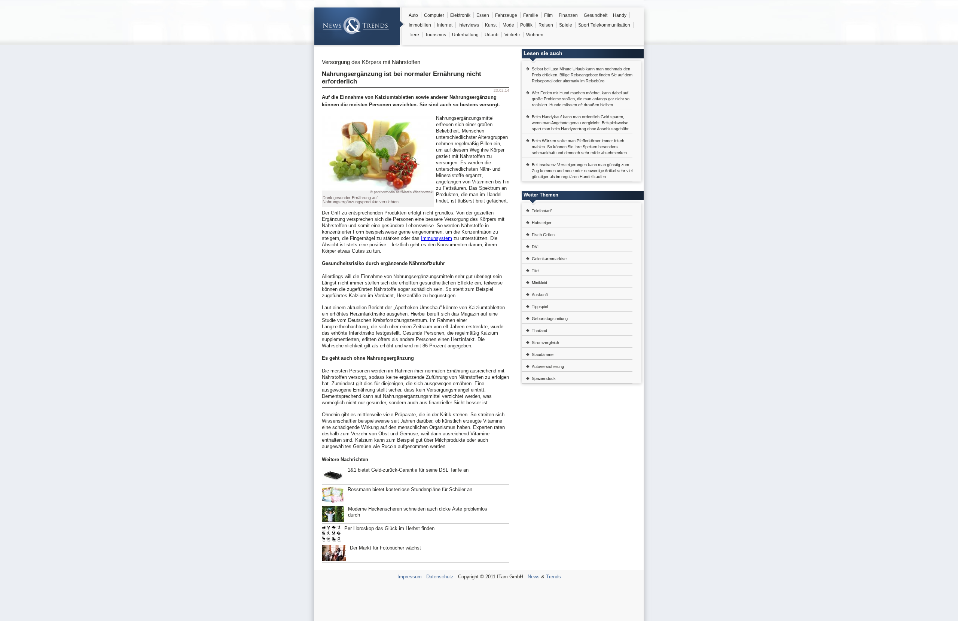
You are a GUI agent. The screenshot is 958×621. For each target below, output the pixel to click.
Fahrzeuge (506, 15)
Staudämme (542, 354)
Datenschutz (440, 576)
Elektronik (460, 15)
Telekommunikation (610, 25)
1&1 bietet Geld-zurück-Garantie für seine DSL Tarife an (408, 470)
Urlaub (491, 34)
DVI (535, 246)
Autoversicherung (548, 366)
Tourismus (435, 34)
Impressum (409, 576)
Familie (530, 15)
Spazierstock (544, 378)
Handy (619, 15)
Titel (535, 270)
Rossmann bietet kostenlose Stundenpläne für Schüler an (410, 489)
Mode (508, 25)
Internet (444, 25)
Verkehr (512, 34)
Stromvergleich (545, 342)
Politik (526, 25)
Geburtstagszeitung (550, 318)
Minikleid (539, 282)
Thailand (539, 330)
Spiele (565, 25)
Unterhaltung (465, 34)
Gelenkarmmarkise (549, 258)
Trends (553, 576)
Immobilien (420, 25)
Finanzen (568, 15)
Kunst (491, 25)
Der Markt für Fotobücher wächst (385, 548)
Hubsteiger (542, 222)
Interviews (468, 25)
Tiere (414, 34)
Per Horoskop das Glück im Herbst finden (389, 528)
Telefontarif (542, 210)
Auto (413, 15)
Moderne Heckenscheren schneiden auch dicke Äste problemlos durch (417, 512)
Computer (434, 15)
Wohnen (534, 34)
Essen (482, 15)
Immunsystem (436, 238)
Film (548, 15)
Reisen (546, 25)
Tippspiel (540, 306)
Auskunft (540, 294)
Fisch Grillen (543, 234)
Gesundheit (595, 15)
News (534, 576)
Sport (583, 25)
